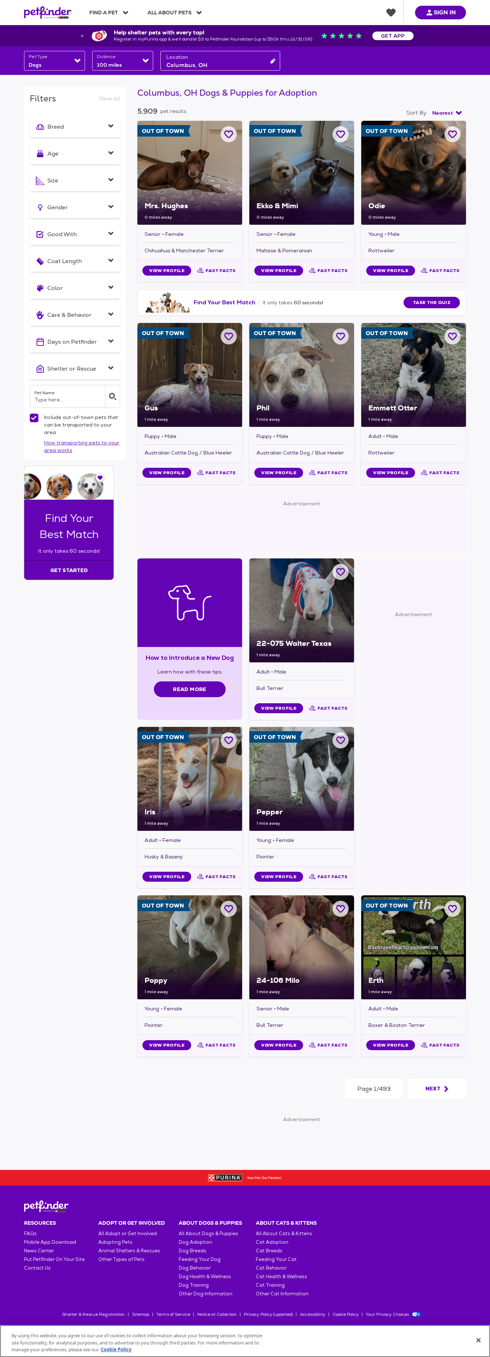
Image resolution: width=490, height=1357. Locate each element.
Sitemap (140, 1314)
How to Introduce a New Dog (190, 657)
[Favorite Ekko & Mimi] (341, 134)
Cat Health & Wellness (281, 1276)
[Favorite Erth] (452, 908)
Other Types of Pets (121, 1259)
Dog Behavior (195, 1268)
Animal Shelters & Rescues (129, 1251)
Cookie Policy (346, 1314)
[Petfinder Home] (47, 12)
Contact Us (37, 1268)
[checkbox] (34, 418)
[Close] (478, 1340)
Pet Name (44, 393)
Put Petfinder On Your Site (54, 1259)
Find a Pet (103, 12)
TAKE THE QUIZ (432, 302)
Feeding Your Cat (276, 1259)
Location (177, 57)
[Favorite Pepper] (341, 740)
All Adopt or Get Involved (127, 1233)
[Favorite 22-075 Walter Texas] (341, 571)
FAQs (30, 1233)
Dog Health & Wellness (205, 1276)
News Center (39, 1251)
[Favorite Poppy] (229, 908)
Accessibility (312, 1314)
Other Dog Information (205, 1294)
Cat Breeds (269, 1251)
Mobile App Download (50, 1242)
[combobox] (54, 61)
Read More (189, 689)
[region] (245, 1341)
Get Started (69, 570)
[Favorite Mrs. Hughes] (229, 134)
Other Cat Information (282, 1294)
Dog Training (194, 1285)
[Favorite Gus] (229, 336)
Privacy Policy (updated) (268, 1314)
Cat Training (270, 1285)
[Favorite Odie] (452, 134)
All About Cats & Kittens (284, 1233)
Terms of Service (173, 1314)
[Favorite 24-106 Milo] (341, 908)
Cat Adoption (272, 1242)
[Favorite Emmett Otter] (452, 336)
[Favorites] (391, 12)
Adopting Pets (115, 1242)
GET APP (393, 36)
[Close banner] (82, 36)
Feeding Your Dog (200, 1259)
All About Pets (169, 12)
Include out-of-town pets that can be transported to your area (81, 424)
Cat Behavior (271, 1268)
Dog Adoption (195, 1242)
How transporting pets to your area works (81, 446)
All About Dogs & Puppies (208, 1233)
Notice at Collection (217, 1314)
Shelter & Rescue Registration (93, 1314)
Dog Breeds (192, 1251)
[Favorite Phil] (341, 336)
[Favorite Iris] (229, 740)
